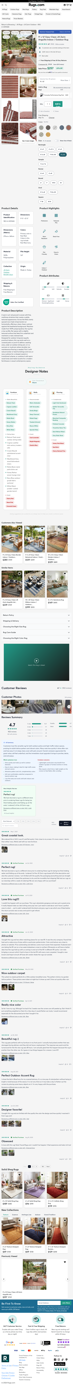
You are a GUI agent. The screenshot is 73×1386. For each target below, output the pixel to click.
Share (57, 111)
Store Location (23, 1365)
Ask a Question (45, 111)
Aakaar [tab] (37, 1215)
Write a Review (66, 823)
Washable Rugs (54, 9)
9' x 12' (63, 154)
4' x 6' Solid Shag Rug (32, 1201)
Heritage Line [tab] (26, 1215)
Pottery (34, 9)
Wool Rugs (25, 9)
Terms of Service (62, 1311)
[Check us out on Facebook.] (55, 1359)
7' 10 (41, 201)
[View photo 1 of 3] (5, 1124)
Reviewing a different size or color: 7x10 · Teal (15, 1119)
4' (40, 183)
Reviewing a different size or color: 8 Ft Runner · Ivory (18, 844)
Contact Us (39, 1355)
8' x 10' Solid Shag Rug (10, 1201)
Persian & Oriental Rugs (53, 14)
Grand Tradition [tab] (49, 1215)
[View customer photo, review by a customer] (8, 707)
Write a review (59, 44)
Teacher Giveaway (24, 1380)
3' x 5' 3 (51, 149)
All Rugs (4, 9)
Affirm (21, 1370)
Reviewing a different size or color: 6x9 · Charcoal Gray (18, 1148)
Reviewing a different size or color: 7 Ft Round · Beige (18, 982)
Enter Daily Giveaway (25, 1377)
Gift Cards (5, 14)
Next (48, 1166)
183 (43, 1166)
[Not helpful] (70, 856)
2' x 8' (50, 173)
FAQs (38, 1360)
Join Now (66, 1303)
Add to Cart (58, 105)
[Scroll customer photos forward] (69, 706)
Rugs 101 (39, 1365)
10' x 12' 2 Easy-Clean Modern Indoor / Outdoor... (55, 557)
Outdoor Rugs (14, 9)
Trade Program (23, 1375)
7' (46, 183)
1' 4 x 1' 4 (43, 164)
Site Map (21, 1367)
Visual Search (66, 9)
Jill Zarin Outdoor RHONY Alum (8, 272)
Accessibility (40, 1370)
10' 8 (53, 183)
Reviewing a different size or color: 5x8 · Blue (15, 1016)
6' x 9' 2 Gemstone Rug (56, 600)
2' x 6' (42, 173)
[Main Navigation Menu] (2, 5)
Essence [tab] (15, 1215)
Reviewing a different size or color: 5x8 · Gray (15, 913)
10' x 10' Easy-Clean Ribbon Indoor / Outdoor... (32, 602)
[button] (33, 33)
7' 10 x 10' (53, 154)
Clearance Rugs (16, 14)
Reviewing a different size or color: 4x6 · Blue (15, 1087)
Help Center (40, 1363)
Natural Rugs (6, 18)
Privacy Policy (41, 1309)
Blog (20, 1362)
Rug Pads (43, 9)
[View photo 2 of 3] (11, 1124)
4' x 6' (60, 149)
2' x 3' (42, 149)
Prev (25, 1166)
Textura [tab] (5, 1215)
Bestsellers (22, 1372)
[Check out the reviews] (61, 1370)
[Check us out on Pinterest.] (66, 1359)
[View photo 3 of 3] (18, 1124)
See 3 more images (28, 141)
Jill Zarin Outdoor (30, 24)
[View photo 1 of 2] (5, 987)
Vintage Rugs (38, 14)
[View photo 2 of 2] (11, 987)
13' (61, 183)
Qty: (41, 104)
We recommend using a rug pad (61, 88)
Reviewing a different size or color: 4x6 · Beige (15, 957)
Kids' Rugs (28, 14)
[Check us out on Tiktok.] (62, 1359)
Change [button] (51, 118)
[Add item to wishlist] (19, 528)
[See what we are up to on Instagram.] (59, 1359)
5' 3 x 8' (42, 154)
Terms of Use (7, 1365)
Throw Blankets (18, 18)
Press (38, 1373)
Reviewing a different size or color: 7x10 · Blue (15, 1053)
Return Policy (40, 1368)
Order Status (40, 1358)
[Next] (68, 545)
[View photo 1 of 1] (5, 849)
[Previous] (4, 545)
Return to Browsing (8, 24)
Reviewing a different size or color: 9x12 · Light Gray (17, 809)
